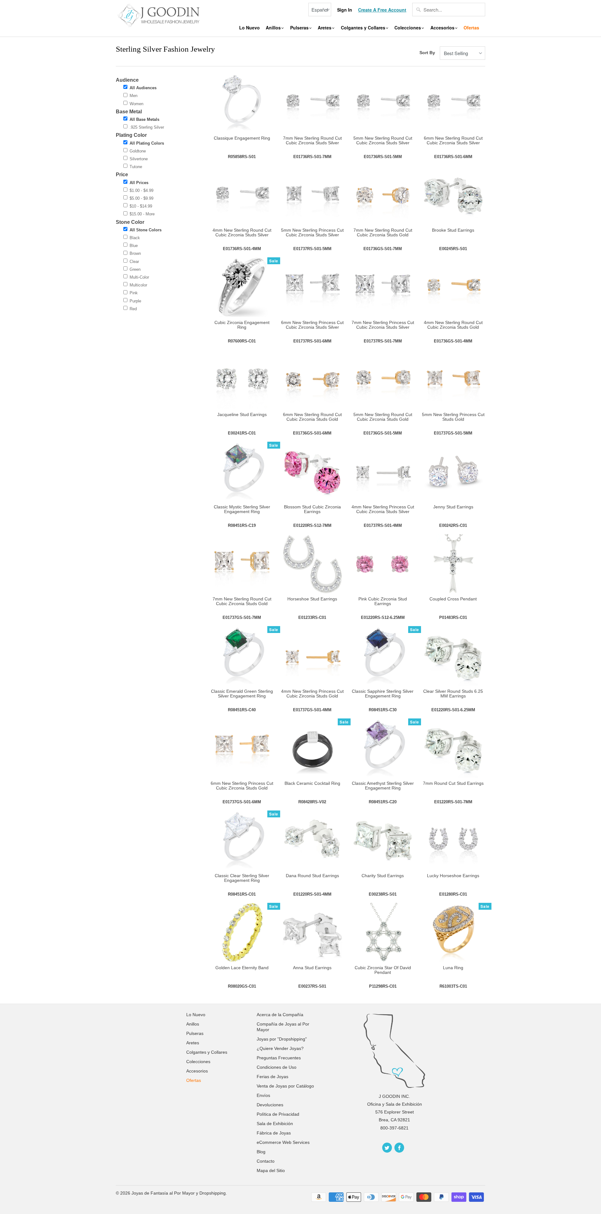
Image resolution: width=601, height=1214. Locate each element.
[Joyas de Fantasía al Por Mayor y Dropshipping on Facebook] (399, 1148)
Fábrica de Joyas (274, 1132)
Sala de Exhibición (275, 1123)
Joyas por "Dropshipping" (282, 1039)
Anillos (274, 28)
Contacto (266, 1161)
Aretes (325, 28)
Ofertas (471, 28)
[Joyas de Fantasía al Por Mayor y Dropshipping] (159, 15)
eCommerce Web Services (283, 1142)
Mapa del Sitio (271, 1170)
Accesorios (443, 28)
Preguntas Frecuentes (279, 1057)
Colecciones (408, 28)
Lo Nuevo (249, 28)
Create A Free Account (382, 10)
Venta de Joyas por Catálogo (285, 1085)
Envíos (263, 1095)
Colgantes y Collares (364, 28)
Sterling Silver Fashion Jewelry (165, 49)
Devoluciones (270, 1104)
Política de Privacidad (278, 1114)
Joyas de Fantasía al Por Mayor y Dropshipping (178, 1193)
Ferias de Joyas (272, 1076)
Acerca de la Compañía (280, 1014)
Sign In (344, 10)
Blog (261, 1151)
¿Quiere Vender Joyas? (280, 1048)
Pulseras (300, 28)
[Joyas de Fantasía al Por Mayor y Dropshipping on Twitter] (387, 1148)
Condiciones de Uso (276, 1067)
